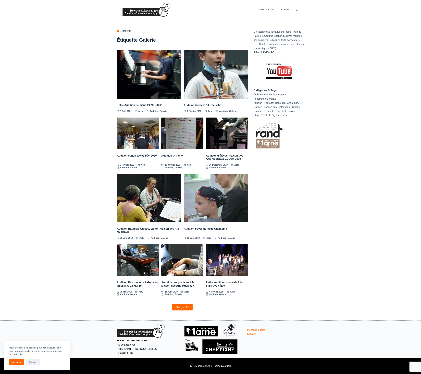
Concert (258, 107)
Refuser (33, 362)
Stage (257, 115)
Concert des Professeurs (277, 107)
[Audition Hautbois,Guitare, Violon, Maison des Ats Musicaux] (149, 198)
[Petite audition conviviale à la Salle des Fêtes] (227, 260)
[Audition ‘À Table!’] (182, 133)
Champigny (293, 102)
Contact (286, 10)
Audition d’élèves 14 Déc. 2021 (203, 105)
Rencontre (269, 111)
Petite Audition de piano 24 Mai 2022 (139, 105)
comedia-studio (222, 365)
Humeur (258, 111)
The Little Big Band (271, 115)
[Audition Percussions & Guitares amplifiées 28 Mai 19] (138, 260)
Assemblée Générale (265, 98)
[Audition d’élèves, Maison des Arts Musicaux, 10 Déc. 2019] (227, 133)
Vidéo (286, 115)
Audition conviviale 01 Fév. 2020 (137, 155)
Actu (140, 111)
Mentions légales (256, 329)
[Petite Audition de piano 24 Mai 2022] (149, 74)
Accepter (16, 362)
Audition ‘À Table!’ (172, 155)
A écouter (269, 102)
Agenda (282, 94)
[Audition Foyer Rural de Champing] (216, 198)
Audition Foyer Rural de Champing (205, 228)
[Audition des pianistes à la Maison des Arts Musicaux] (182, 260)
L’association (266, 10)
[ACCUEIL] (118, 31)
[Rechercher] (297, 10)
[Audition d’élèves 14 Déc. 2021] (216, 74)
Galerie (163, 111)
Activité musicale (263, 94)
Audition (154, 111)
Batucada (280, 102)
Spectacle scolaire (286, 111)
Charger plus (182, 307)
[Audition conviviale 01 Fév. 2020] (138, 133)
